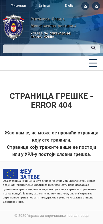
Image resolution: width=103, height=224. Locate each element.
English (70, 5)
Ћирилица (18, 5)
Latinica (44, 5)
